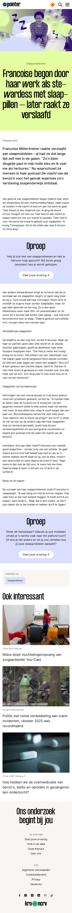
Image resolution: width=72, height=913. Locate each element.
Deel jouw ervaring (35, 275)
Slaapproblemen (36, 63)
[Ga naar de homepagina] (12, 4)
